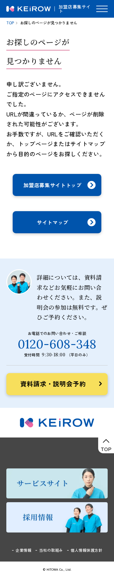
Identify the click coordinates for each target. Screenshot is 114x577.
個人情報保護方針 (86, 550)
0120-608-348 (57, 344)
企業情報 (23, 550)
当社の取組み (51, 550)
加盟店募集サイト (75, 8)
